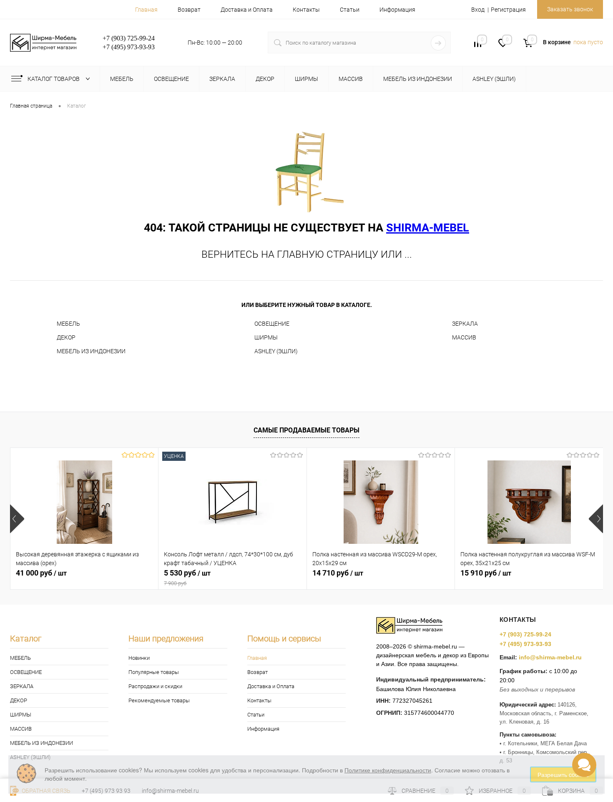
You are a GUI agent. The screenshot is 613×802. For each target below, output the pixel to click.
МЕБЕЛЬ (68, 323)
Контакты (306, 9)
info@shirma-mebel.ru (550, 657)
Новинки (139, 658)
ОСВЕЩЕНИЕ (271, 323)
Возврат (189, 9)
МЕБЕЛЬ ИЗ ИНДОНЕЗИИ (91, 351)
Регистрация (508, 9)
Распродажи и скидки (155, 686)
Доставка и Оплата (247, 9)
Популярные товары (153, 672)
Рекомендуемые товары (159, 700)
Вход (478, 9)
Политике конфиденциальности (387, 770)
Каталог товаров (54, 78)
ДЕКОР (66, 337)
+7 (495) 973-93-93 (525, 644)
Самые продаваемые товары (306, 430)
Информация (397, 9)
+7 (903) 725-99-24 (525, 634)
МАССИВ (464, 337)
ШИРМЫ (266, 337)
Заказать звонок (570, 9)
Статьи (349, 9)
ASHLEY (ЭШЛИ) (276, 351)
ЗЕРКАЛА (465, 323)
